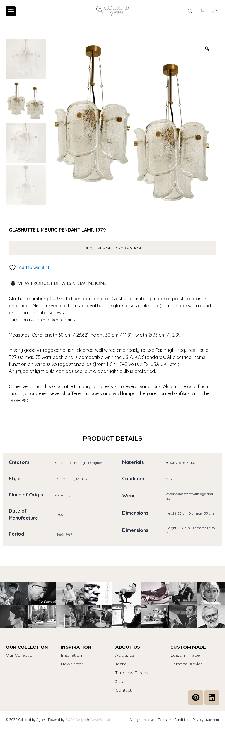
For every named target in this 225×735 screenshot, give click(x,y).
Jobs (120, 681)
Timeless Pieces (131, 672)
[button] (11, 11)
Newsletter (72, 664)
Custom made (185, 655)
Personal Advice (186, 664)
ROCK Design (75, 720)
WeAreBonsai (100, 720)
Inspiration (71, 655)
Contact (123, 690)
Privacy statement (205, 720)
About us (124, 655)
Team (121, 664)
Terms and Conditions (174, 720)
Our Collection (20, 655)
